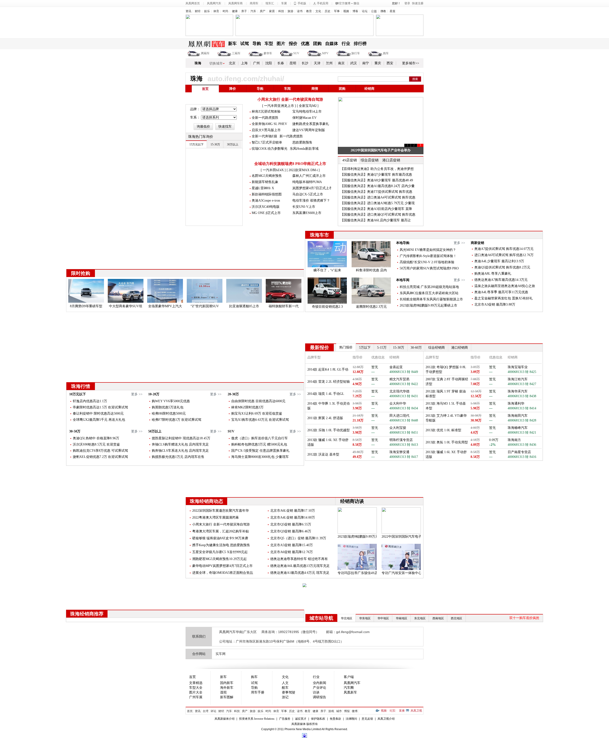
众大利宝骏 (397, 428)
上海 (244, 63)
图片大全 (195, 692)
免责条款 (335, 718)
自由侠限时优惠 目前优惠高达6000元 (258, 401)
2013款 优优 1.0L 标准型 (443, 430)
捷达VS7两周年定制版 (308, 130)
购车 (254, 677)
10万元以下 (77, 394)
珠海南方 (514, 440)
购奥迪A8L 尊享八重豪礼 (492, 273)
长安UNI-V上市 (303, 206)
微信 (356, 3)
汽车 (253, 11)
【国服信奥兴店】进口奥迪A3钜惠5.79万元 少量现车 (377, 205)
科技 (281, 11)
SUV (296, 53)
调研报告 (319, 697)
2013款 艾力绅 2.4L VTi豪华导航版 (446, 418)
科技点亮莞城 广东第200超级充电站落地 (429, 287)
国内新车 (226, 683)
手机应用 (322, 3)
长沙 (305, 63)
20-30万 (233, 394)
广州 (256, 63)
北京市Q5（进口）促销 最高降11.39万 (298, 538)
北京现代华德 (399, 391)
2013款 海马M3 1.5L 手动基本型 (446, 406)
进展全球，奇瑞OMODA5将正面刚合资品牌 (224, 573)
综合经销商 (436, 347)
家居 (272, 11)
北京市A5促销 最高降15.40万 (291, 545)
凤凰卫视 (416, 710)
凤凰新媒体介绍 (225, 718)
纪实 (392, 710)
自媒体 (331, 43)
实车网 (221, 654)
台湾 (205, 711)
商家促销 (477, 243)
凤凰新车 (350, 692)
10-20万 (153, 394)
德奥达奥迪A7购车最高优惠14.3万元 (501, 280)
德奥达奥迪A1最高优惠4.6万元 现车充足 (299, 573)
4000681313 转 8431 (403, 396)
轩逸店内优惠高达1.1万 (90, 401)
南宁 (365, 63)
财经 (198, 11)
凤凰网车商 (235, 3)
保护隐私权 (318, 718)
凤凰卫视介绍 (386, 718)
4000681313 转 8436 (522, 444)
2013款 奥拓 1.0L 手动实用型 (447, 442)
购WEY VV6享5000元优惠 (171, 401)
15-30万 (398, 347)
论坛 (365, 11)
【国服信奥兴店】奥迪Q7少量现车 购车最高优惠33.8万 (376, 177)
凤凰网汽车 (214, 3)
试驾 (244, 43)
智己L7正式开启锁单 (267, 142)
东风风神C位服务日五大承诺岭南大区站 (429, 293)
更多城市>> (410, 63)
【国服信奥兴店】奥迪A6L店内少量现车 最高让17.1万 (375, 222)
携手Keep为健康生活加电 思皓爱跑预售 (221, 545)
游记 (285, 697)
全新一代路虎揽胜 (265, 117)
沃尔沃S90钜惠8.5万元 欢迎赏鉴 (96, 444)
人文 (285, 683)
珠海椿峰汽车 (518, 428)
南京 (341, 63)
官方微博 (344, 3)
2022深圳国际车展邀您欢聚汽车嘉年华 (220, 510)
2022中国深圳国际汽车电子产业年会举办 (381, 150)
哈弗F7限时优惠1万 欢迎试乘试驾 (176, 419)
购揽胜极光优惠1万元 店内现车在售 (178, 457)
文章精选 (195, 683)
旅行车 (355, 53)
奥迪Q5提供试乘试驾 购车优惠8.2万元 (502, 267)
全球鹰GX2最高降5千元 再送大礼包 (99, 419)
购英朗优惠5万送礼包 (167, 407)
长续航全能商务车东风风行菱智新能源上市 (431, 299)
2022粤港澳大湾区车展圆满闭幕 (215, 517)
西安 (390, 63)
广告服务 (284, 718)
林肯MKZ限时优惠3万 (247, 407)
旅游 (290, 11)
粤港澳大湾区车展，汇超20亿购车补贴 (220, 531)
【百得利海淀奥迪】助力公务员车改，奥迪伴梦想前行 (377, 171)
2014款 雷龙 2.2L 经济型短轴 (328, 381)
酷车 (285, 687)
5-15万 (382, 347)
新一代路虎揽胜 (291, 136)
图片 (281, 43)
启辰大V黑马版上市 (266, 130)
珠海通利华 (516, 403)
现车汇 (269, 3)
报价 (293, 43)
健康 (235, 11)
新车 (232, 43)
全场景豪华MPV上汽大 (165, 306)
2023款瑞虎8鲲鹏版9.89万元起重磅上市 (428, 305)
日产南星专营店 (519, 452)
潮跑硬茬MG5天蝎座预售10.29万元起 (219, 559)
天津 (317, 63)
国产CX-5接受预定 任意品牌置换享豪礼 (260, 450)
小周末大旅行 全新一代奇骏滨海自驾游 (290, 99)
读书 (300, 11)
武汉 (353, 63)
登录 (407, 3)
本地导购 (402, 243)
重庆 (377, 63)
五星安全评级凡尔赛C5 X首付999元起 (220, 552)
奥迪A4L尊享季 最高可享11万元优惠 (501, 292)
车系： (195, 117)
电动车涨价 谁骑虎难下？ (311, 200)
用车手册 (257, 692)
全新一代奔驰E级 (264, 136)
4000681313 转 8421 (522, 432)
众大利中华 (397, 403)
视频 (346, 11)
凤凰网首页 (193, 3)
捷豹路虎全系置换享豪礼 (310, 124)
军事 (337, 11)
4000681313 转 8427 (522, 384)
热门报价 (346, 347)
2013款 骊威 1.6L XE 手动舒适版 (328, 442)
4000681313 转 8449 (403, 372)
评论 (213, 711)
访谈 (316, 692)
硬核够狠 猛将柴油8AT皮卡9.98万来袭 (220, 538)
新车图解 (226, 697)
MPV (325, 53)
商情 (314, 88)
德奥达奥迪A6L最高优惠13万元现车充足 (300, 566)
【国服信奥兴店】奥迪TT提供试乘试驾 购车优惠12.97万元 (376, 194)
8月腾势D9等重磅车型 (86, 306)
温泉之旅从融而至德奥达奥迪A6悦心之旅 (504, 286)
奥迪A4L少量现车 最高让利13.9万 (499, 261)
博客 (355, 11)
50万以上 (155, 431)
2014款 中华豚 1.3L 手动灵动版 (328, 406)
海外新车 (226, 687)
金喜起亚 (396, 367)
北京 (232, 63)
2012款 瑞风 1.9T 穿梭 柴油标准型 (446, 394)
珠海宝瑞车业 (518, 367)
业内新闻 (319, 683)
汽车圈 (349, 687)
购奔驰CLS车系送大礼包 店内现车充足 (180, 450)
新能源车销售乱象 (265, 182)
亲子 (244, 11)
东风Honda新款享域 (304, 148)
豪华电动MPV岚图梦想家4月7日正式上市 (222, 566)
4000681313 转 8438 (522, 396)
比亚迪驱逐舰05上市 (244, 306)
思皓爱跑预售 (302, 142)
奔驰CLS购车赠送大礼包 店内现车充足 (180, 444)
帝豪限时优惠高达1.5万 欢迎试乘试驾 (100, 407)
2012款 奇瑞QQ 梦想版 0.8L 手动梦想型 (446, 369)
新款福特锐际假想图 (267, 194)
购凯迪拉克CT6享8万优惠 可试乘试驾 (100, 450)
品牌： (195, 109)
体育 (216, 11)
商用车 (254, 3)
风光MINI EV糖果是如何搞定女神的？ (428, 250)
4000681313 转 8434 (403, 408)
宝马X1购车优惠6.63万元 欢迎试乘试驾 (260, 419)
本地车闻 (402, 280)
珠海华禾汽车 (518, 391)
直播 (402, 710)
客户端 (349, 677)
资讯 (188, 11)
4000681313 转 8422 (403, 384)
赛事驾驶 (288, 692)
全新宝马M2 (308, 106)
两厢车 (205, 53)
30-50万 (74, 431)
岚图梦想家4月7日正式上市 (312, 188)
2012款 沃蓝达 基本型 (323, 454)
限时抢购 (80, 273)
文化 (318, 11)
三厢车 (236, 53)
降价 (232, 88)
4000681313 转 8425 (522, 372)
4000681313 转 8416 (522, 457)
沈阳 (268, 63)
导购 (256, 43)
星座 (392, 11)
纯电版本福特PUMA (307, 182)
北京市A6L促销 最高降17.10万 (292, 510)
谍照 (223, 692)
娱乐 (207, 11)
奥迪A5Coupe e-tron (266, 200)
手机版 (302, 3)
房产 (262, 11)
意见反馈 (367, 718)
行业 (346, 43)
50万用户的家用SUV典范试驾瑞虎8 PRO (429, 268)
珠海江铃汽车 (518, 379)
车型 (269, 43)
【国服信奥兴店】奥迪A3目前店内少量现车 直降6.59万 (376, 211)
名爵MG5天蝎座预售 (267, 176)
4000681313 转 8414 (522, 408)
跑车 (386, 53)
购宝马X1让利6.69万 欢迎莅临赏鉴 (256, 413)
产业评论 (319, 687)
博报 (347, 711)
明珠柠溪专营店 (401, 440)
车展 (284, 3)
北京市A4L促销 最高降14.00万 (292, 517)
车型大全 (195, 687)
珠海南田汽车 (518, 415)
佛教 (383, 11)
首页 (205, 89)
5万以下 (365, 347)
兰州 (329, 63)
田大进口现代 (399, 415)
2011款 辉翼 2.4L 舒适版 (325, 418)
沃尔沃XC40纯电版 (266, 206)
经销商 (369, 88)
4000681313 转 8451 (403, 432)
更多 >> (459, 243)
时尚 (225, 11)
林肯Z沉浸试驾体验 (266, 111)
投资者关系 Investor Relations (257, 718)
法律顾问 (351, 718)
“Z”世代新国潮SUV (205, 306)
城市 (339, 711)
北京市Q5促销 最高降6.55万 (290, 524)
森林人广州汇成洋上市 (309, 176)
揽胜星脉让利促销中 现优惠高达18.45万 (181, 438)
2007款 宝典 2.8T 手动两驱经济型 (447, 381)
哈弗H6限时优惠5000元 (169, 413)
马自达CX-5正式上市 (307, 194)
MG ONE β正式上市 (266, 213)
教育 (309, 11)
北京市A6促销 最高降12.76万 (291, 552)
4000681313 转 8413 (403, 444)
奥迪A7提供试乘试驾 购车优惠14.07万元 (504, 249)
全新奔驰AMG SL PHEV (269, 124)
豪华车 (268, 53)
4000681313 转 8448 (403, 420)
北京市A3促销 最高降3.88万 (494, 304)
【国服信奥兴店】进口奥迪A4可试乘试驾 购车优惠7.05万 (377, 200)
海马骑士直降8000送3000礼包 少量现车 (260, 457)
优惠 (305, 43)
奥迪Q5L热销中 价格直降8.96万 (96, 438)
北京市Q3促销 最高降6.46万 (290, 531)
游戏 (331, 711)
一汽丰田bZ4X (273, 170)
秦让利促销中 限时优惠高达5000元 (98, 413)
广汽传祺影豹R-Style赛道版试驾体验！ (428, 256)
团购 (317, 43)
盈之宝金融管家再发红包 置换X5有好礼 (503, 298)
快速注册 (417, 3)
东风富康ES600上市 (306, 213)
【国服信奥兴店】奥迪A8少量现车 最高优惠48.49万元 (376, 182)
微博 (355, 711)
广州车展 (195, 697)
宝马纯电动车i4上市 (307, 111)
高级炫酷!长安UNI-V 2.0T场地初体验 (427, 262)
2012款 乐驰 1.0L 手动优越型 (328, 430)
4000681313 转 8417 (403, 457)
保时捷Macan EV (304, 117)
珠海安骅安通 (399, 452)
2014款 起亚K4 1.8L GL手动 (327, 369)
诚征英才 (300, 718)
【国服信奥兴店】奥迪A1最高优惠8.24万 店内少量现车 (377, 188)
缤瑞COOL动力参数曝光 (269, 148)
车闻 (287, 88)
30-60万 (416, 347)
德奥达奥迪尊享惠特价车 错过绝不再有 (299, 559)
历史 (327, 11)
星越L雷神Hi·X (263, 188)
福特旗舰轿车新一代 (284, 306)
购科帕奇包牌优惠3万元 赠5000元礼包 (259, 444)
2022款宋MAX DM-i (303, 170)
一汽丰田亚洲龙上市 (279, 106)
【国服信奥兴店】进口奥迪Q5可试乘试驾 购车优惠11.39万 (377, 217)
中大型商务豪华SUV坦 (125, 306)
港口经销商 (459, 347)
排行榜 (360, 43)
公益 (374, 11)
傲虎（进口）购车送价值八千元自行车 (259, 438)
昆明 (293, 63)
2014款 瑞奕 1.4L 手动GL (325, 394)
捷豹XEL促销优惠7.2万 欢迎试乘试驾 (100, 457)
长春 (280, 63)
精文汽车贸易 (399, 379)
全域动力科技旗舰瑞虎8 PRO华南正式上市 (290, 164)
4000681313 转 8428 (522, 420)
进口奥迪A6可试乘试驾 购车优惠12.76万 (504, 255)
